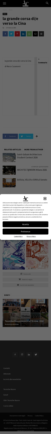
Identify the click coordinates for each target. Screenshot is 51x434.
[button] (45, 198)
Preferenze (25, 231)
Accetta (25, 224)
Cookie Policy (18, 236)
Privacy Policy (31, 236)
